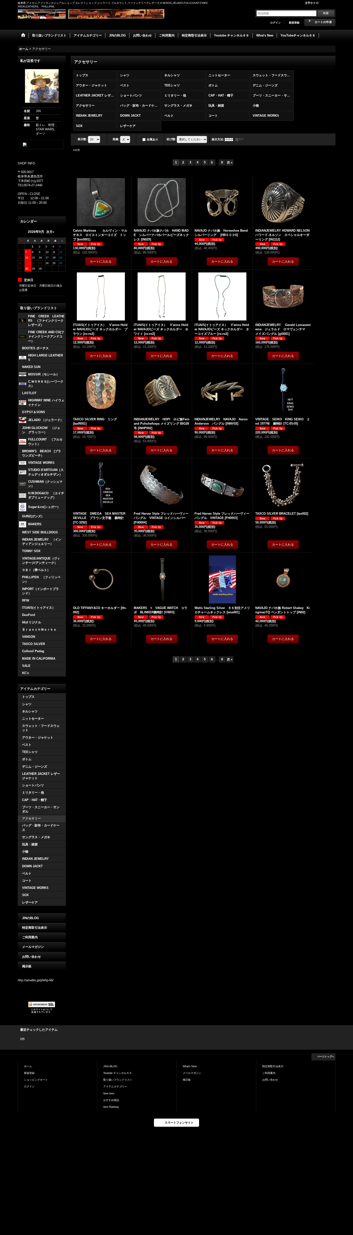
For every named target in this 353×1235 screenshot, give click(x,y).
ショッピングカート (36, 1079)
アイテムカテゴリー (115, 1086)
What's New (190, 1066)
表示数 (82, 139)
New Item (108, 1093)
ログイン (275, 22)
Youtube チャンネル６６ (117, 1073)
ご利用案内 (30, 937)
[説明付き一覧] (240, 139)
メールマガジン (33, 947)
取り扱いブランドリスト (117, 1079)
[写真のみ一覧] (230, 139)
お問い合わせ (31, 956)
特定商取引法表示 (34, 927)
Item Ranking (111, 1106)
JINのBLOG (30, 918)
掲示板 (26, 966)
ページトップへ (325, 1056)
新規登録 (294, 22)
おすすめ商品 (111, 1100)
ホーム (28, 1066)
